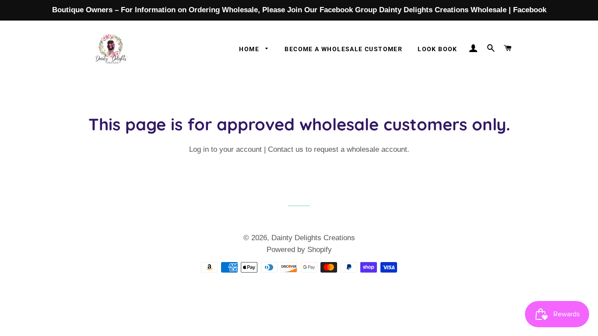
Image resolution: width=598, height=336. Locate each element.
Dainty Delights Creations (313, 238)
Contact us (285, 149)
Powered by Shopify (299, 249)
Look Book (437, 49)
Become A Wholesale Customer (343, 49)
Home (250, 49)
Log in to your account (225, 149)
